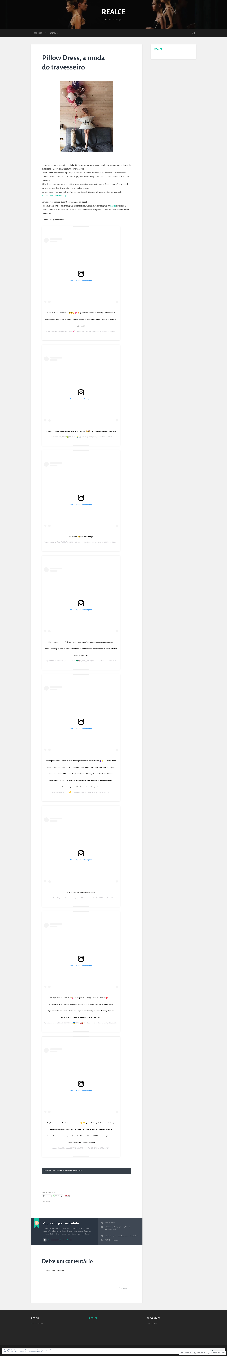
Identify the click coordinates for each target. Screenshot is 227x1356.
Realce (113, 206)
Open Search (194, 33)
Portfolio (53, 33)
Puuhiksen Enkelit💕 (67, 331)
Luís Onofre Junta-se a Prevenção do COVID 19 (121, 1236)
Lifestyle (116, 1227)
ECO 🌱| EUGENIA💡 (70, 437)
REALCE (113, 12)
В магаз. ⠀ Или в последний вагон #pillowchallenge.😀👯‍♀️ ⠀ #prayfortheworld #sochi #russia (81, 431)
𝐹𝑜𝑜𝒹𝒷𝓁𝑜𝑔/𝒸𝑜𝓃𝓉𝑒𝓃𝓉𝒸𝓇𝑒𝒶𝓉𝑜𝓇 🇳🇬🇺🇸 (69, 661)
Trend (127, 1227)
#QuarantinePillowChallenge (54, 196)
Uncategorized (110, 1229)
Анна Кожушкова (66, 898)
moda (122, 1227)
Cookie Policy (38, 1351)
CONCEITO (38, 33)
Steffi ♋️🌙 (69, 792)
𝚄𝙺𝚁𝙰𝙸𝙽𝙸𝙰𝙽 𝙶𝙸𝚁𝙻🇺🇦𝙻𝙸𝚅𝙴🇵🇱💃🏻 (70, 1023)
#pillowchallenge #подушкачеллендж (81, 892)
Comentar (123, 1288)
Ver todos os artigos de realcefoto (59, 1240)
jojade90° (69, 1148)
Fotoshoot (108, 1227)
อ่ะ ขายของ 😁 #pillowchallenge (81, 537)
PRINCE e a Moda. (111, 1240)
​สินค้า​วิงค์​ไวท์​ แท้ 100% (65, 542)
